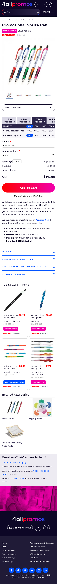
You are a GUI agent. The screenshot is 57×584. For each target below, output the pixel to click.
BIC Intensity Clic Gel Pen (37, 373)
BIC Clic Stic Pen (11, 372)
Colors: (6, 141)
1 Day (9, 120)
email (5, 474)
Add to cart (28, 187)
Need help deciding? (14, 274)
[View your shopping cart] (52, 4)
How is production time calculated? (24, 266)
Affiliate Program (37, 554)
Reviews (7, 251)
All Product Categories (40, 561)
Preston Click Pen (12, 321)
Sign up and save (22, 528)
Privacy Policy (30, 575)
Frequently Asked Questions (42, 543)
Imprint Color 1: (11, 151)
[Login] (44, 4)
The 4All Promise (37, 547)
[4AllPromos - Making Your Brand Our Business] (17, 4)
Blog (4, 547)
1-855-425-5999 (41, 471)
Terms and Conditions (14, 575)
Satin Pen (35, 321)
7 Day (39, 120)
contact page (17, 478)
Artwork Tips (8, 561)
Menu (46, 11)
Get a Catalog (8, 558)
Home (4, 543)
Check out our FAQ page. (15, 462)
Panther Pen (42, 220)
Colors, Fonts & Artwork (17, 259)
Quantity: (7, 161)
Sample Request (9, 554)
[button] (9, 95)
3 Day (24, 120)
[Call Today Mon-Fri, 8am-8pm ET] (37, 4)
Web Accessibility (44, 575)
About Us (34, 558)
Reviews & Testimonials (40, 550)
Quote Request (9, 550)
